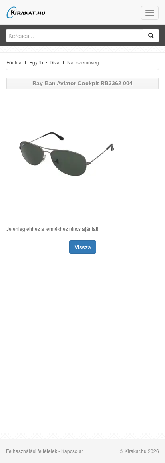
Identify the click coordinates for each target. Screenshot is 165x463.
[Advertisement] (82, 344)
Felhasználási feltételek (31, 450)
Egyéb (36, 62)
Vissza (82, 247)
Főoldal (14, 62)
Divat (55, 62)
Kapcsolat (72, 450)
